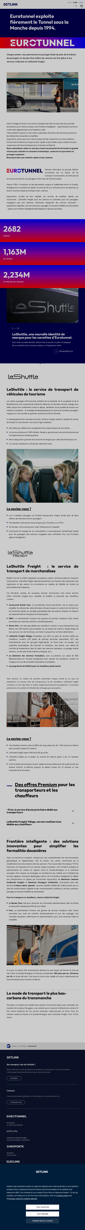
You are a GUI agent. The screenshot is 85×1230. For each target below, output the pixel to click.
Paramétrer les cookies (42, 1221)
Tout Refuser (42, 1214)
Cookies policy (62, 1195)
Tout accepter (42, 1207)
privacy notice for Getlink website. (23, 1198)
